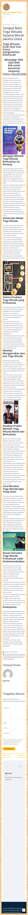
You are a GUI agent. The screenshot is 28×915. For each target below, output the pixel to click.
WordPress (18, 912)
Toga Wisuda (14, 652)
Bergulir (23, 910)
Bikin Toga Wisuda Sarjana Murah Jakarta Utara (20, 755)
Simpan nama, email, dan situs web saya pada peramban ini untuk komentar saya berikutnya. (13, 742)
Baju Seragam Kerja (12, 12)
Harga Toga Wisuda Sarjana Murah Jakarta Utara (8, 755)
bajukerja (16, 24)
